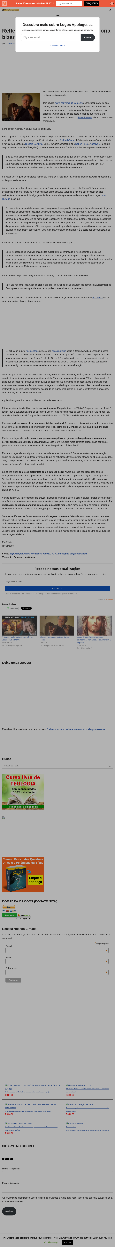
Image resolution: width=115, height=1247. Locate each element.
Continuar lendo (57, 45)
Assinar (88, 37)
